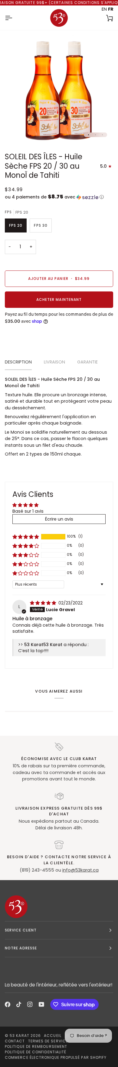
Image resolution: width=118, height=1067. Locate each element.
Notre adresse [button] (21, 948)
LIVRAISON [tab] (54, 362)
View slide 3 (102, 134)
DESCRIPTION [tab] (18, 362)
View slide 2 (95, 134)
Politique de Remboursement (36, 1046)
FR (110, 9)
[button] (59, 197)
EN (104, 9)
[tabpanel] (59, 417)
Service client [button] (21, 930)
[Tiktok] (18, 1004)
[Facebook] (7, 1004)
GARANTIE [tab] (87, 362)
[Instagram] (30, 1004)
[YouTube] (41, 1004)
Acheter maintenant (59, 299)
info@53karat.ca (80, 870)
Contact (15, 1041)
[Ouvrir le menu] (14, 17)
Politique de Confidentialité (35, 1052)
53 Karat (19, 1035)
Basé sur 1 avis (28, 511)
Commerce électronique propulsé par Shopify (56, 1057)
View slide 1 (88, 134)
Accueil (52, 1035)
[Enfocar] (16, 131)
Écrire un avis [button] (59, 519)
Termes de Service (48, 1041)
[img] (43, 603)
